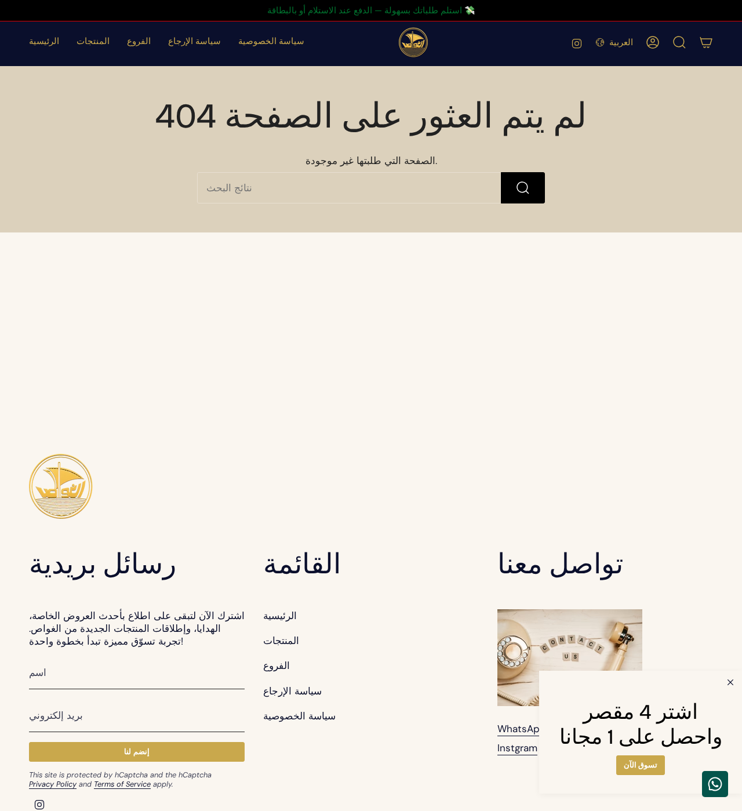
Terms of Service (122, 784)
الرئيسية (280, 615)
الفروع (276, 665)
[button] (93, 42)
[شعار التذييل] (61, 486)
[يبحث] (523, 187)
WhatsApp (521, 728)
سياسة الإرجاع (292, 691)
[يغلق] (730, 682)
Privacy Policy (53, 784)
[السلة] (706, 42)
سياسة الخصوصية (299, 716)
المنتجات (281, 640)
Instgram (517, 747)
